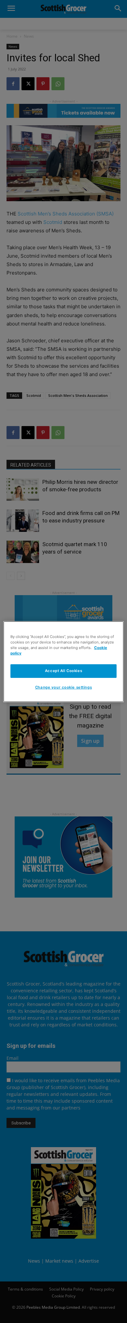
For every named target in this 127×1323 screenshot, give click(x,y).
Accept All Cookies (63, 670)
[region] (63, 661)
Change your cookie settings (63, 687)
